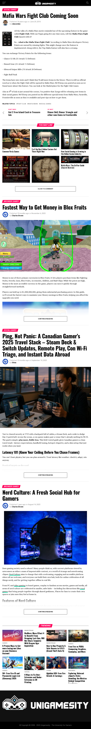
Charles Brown (17, 216)
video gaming (19, 585)
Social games (45, 104)
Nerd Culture (14, 574)
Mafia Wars (33, 104)
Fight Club (21, 104)
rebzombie (16, 24)
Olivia (14, 363)
